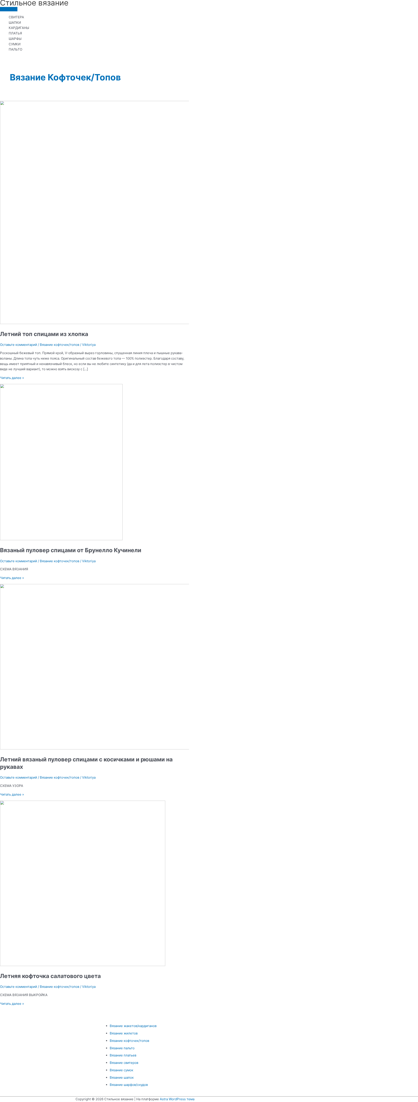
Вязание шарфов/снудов (129, 1085)
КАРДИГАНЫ (19, 28)
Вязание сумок (121, 1070)
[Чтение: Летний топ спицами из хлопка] (111, 323)
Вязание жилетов (124, 1033)
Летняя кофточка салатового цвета (50, 976)
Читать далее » (12, 378)
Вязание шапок (122, 1077)
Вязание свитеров (124, 1063)
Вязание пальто (122, 1048)
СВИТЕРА (16, 17)
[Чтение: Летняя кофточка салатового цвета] (82, 965)
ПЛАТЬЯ (15, 33)
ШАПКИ (15, 22)
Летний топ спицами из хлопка (44, 334)
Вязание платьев (123, 1055)
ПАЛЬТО (15, 49)
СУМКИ (14, 44)
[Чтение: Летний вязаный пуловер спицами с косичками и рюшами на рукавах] (97, 748)
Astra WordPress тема (177, 1099)
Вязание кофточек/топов (59, 345)
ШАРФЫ (15, 39)
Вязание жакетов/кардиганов (133, 1026)
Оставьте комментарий (18, 345)
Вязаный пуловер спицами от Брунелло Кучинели (70, 550)
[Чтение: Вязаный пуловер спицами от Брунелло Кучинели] (61, 539)
